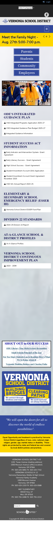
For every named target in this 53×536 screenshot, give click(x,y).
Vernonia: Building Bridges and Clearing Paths (26, 364)
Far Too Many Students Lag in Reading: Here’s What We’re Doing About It (26, 358)
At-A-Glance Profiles (15, 243)
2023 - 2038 (11, 266)
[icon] (46, 14)
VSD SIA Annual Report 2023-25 (19, 184)
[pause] (26, 103)
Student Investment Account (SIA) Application (25, 171)
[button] (43, 39)
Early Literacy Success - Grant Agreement (23, 160)
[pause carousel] (46, 36)
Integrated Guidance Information (19, 133)
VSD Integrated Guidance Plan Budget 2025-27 (25, 128)
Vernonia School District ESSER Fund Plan (23, 209)
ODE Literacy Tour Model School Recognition (26, 348)
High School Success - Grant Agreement (23, 165)
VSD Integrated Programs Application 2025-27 (25, 123)
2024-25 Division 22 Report (17, 225)
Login (47, 2)
